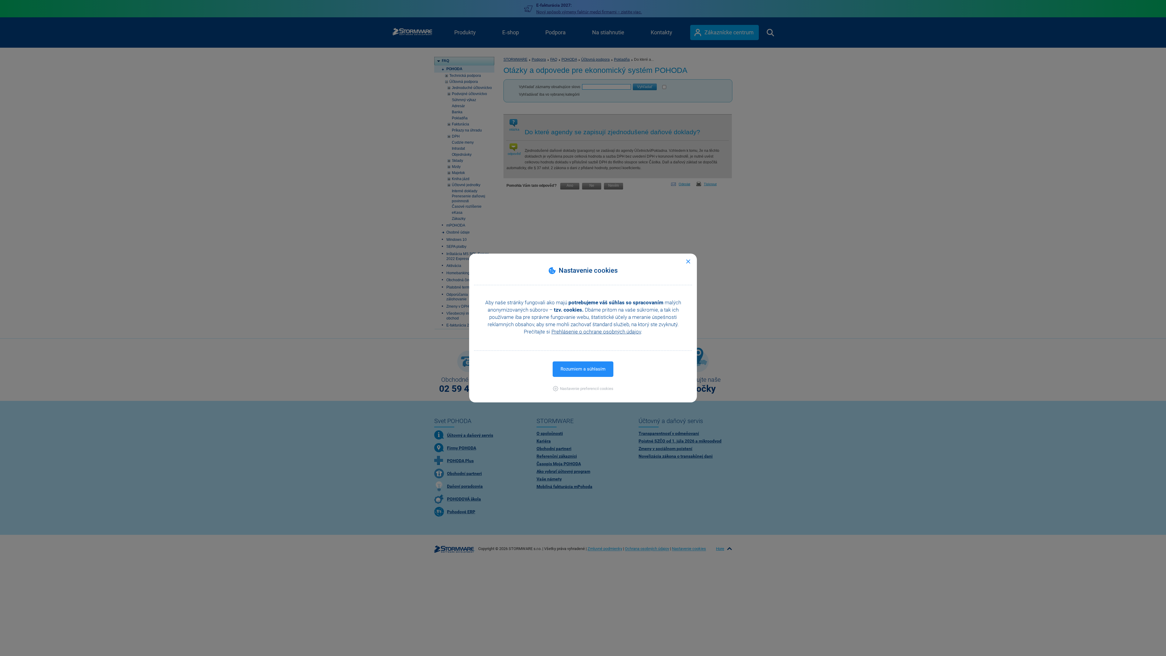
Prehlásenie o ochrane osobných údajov (596, 332)
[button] (583, 388)
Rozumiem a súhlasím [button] (583, 369)
